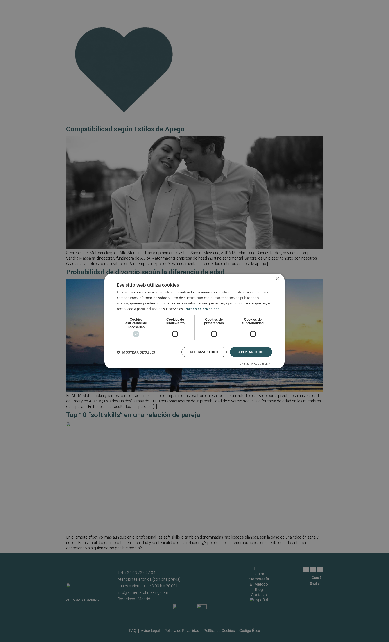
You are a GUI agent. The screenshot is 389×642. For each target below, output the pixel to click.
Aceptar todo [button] (251, 352)
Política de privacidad (202, 309)
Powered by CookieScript (255, 363)
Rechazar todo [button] (204, 352)
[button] (136, 352)
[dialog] (194, 321)
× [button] (277, 279)
